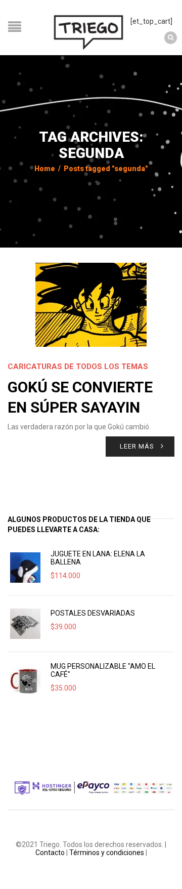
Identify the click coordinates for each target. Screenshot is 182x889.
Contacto (50, 852)
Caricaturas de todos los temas (78, 366)
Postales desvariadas (93, 613)
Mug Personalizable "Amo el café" (103, 670)
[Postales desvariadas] (25, 623)
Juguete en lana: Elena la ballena (98, 558)
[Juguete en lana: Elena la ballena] (25, 567)
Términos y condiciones (106, 852)
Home (44, 169)
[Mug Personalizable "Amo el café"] (25, 680)
